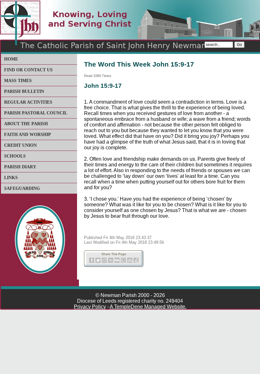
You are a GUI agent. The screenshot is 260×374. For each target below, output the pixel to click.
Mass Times (18, 80)
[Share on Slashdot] (136, 261)
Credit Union (20, 145)
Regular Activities (28, 102)
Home (11, 59)
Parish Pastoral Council (35, 113)
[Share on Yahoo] (110, 261)
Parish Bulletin (24, 91)
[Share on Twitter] (98, 261)
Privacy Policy (90, 306)
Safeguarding (22, 188)
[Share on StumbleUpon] (129, 261)
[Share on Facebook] (91, 261)
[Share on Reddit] (104, 261)
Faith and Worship (27, 134)
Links (11, 177)
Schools (15, 156)
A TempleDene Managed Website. (148, 306)
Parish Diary (20, 166)
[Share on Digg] (117, 261)
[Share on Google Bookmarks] (123, 261)
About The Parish (26, 123)
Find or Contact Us (28, 70)
